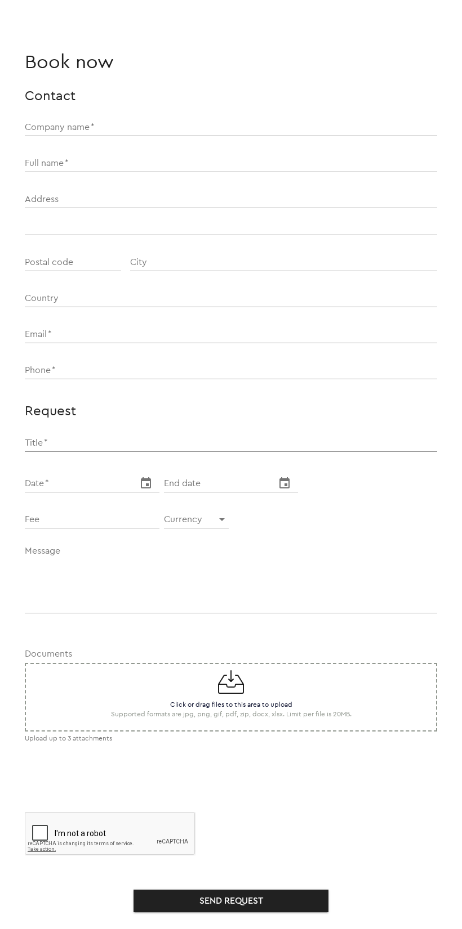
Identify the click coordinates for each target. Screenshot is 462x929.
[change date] (145, 483)
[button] (196, 519)
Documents (48, 653)
